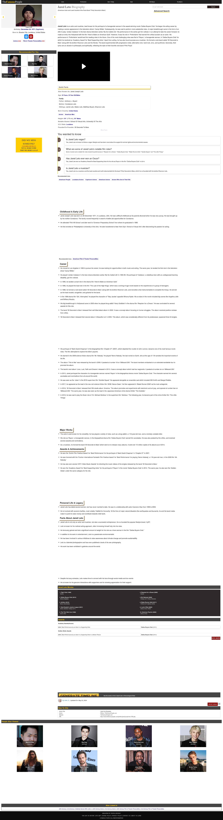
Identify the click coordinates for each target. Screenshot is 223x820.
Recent (118, 813)
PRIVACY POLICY (117, 815)
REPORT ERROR (212, 704)
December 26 (26, 29)
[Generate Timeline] (79, 694)
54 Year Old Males (74, 95)
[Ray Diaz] (40, 60)
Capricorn (39, 29)
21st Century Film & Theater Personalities (152, 809)
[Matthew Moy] (14, 60)
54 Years (65, 95)
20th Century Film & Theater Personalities (128, 809)
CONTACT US (127, 815)
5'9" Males (77, 119)
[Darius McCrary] (14, 72)
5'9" (65, 119)
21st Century (70, 809)
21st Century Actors (110, 809)
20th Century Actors (98, 809)
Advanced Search (162, 11)
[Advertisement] (89, 19)
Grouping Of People (109, 813)
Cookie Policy (107, 815)
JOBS (139, 815)
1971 (33, 29)
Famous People (106, 818)
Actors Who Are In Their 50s (121, 180)
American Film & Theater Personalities (85, 259)
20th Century (62, 809)
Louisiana (69, 124)
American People (64, 180)
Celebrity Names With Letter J (83, 809)
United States (73, 111)
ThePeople (12, 1)
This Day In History (88, 815)
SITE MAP (98, 815)
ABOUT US (134, 815)
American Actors (104, 180)
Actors (15, 41)
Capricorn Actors (91, 180)
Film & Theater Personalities (32, 41)
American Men (69, 114)
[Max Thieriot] (40, 72)
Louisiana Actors (78, 180)
